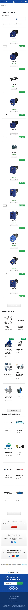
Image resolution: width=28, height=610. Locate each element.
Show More (14, 305)
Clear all (19, 23)
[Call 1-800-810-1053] (22, 1)
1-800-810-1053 (14, 572)
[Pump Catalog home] (14, 1)
